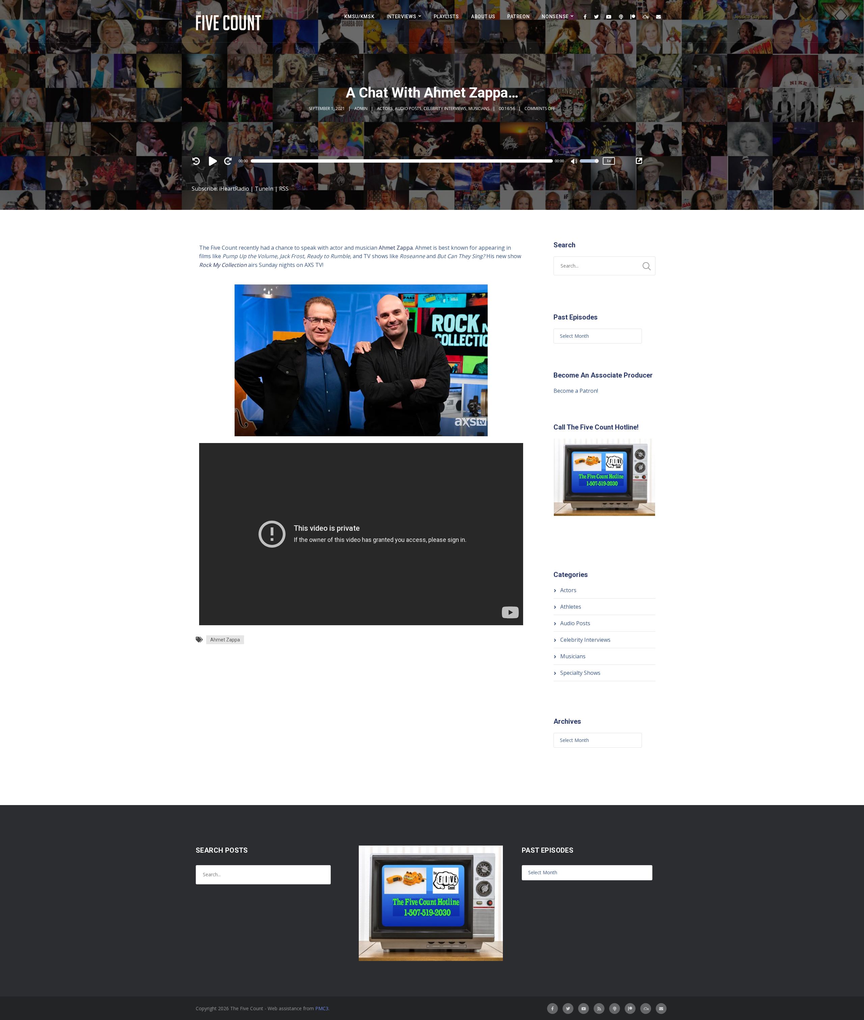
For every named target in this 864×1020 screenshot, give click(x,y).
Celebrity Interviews (445, 108)
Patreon (518, 16)
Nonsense (555, 16)
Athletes (570, 606)
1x (609, 161)
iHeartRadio (234, 188)
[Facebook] (585, 17)
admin (361, 108)
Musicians (478, 108)
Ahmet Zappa (396, 247)
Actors (385, 108)
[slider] (589, 165)
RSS (284, 188)
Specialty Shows (580, 673)
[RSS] (599, 1008)
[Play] (214, 161)
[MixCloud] (645, 17)
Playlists (446, 16)
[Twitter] (596, 17)
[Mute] (574, 162)
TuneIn (264, 188)
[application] (405, 161)
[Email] (658, 17)
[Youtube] (608, 17)
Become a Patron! (576, 390)
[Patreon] (633, 17)
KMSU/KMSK (359, 16)
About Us (483, 16)
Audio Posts (408, 108)
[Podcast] (621, 17)
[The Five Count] (229, 21)
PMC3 (321, 1008)
